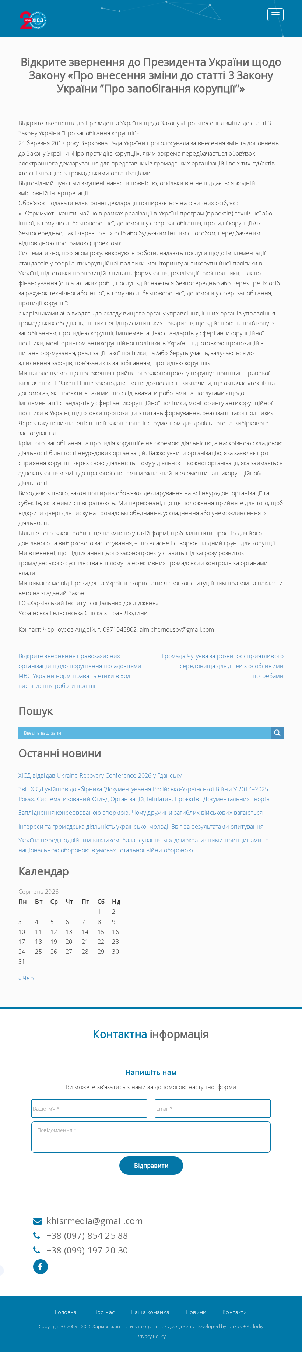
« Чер (26, 978)
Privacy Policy (151, 1336)
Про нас (104, 1312)
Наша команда (150, 1312)
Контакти (234, 1312)
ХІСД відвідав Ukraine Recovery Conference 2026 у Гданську (100, 775)
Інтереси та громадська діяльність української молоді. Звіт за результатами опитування (141, 827)
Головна (66, 1312)
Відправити (151, 1166)
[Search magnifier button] (277, 733)
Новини (196, 1312)
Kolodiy (255, 1326)
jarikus (235, 1326)
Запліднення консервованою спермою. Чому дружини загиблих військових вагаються (140, 813)
